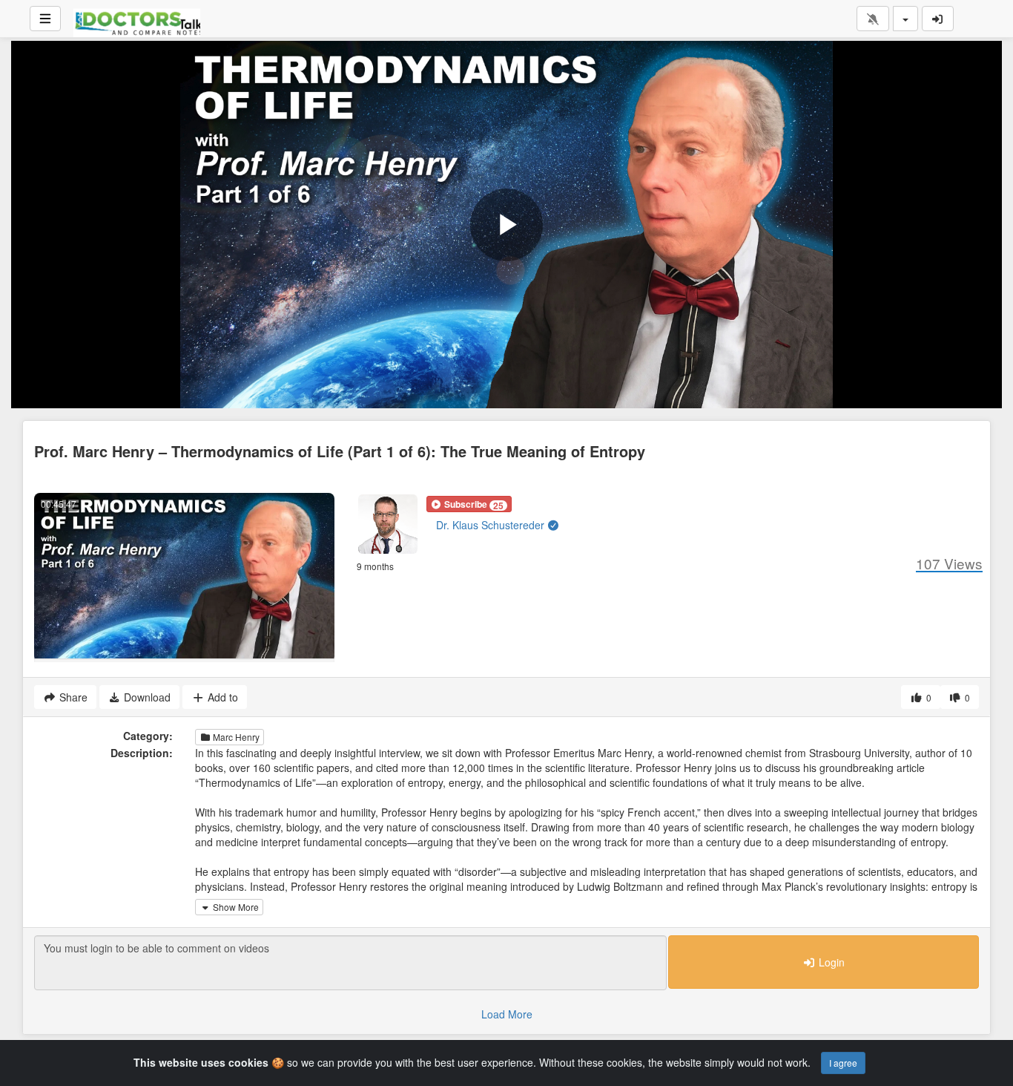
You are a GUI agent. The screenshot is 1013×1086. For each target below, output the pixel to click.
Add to (221, 697)
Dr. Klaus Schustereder (491, 524)
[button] (469, 504)
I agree (843, 1062)
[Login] (938, 18)
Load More (506, 1014)
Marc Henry (235, 736)
